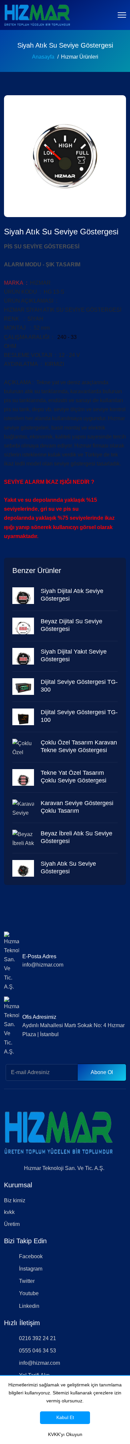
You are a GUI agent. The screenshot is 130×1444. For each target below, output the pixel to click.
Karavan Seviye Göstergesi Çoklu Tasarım (77, 807)
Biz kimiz (14, 1200)
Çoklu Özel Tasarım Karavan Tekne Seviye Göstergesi (79, 746)
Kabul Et (65, 1417)
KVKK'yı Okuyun (65, 1434)
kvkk (9, 1212)
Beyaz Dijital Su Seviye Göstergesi (71, 625)
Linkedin (29, 1306)
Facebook (31, 1256)
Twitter (27, 1281)
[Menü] (122, 15)
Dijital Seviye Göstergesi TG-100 (79, 716)
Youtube (29, 1293)
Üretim (12, 1224)
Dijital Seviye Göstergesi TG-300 (79, 686)
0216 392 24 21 (37, 1338)
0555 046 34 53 (37, 1350)
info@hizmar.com (42, 965)
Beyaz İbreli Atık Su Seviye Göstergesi (76, 837)
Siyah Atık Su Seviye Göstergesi (68, 867)
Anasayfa (43, 57)
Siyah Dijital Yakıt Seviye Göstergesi (74, 655)
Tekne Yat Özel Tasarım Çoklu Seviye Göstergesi (73, 776)
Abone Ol (102, 1072)
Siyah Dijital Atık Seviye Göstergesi (72, 595)
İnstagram (30, 1269)
